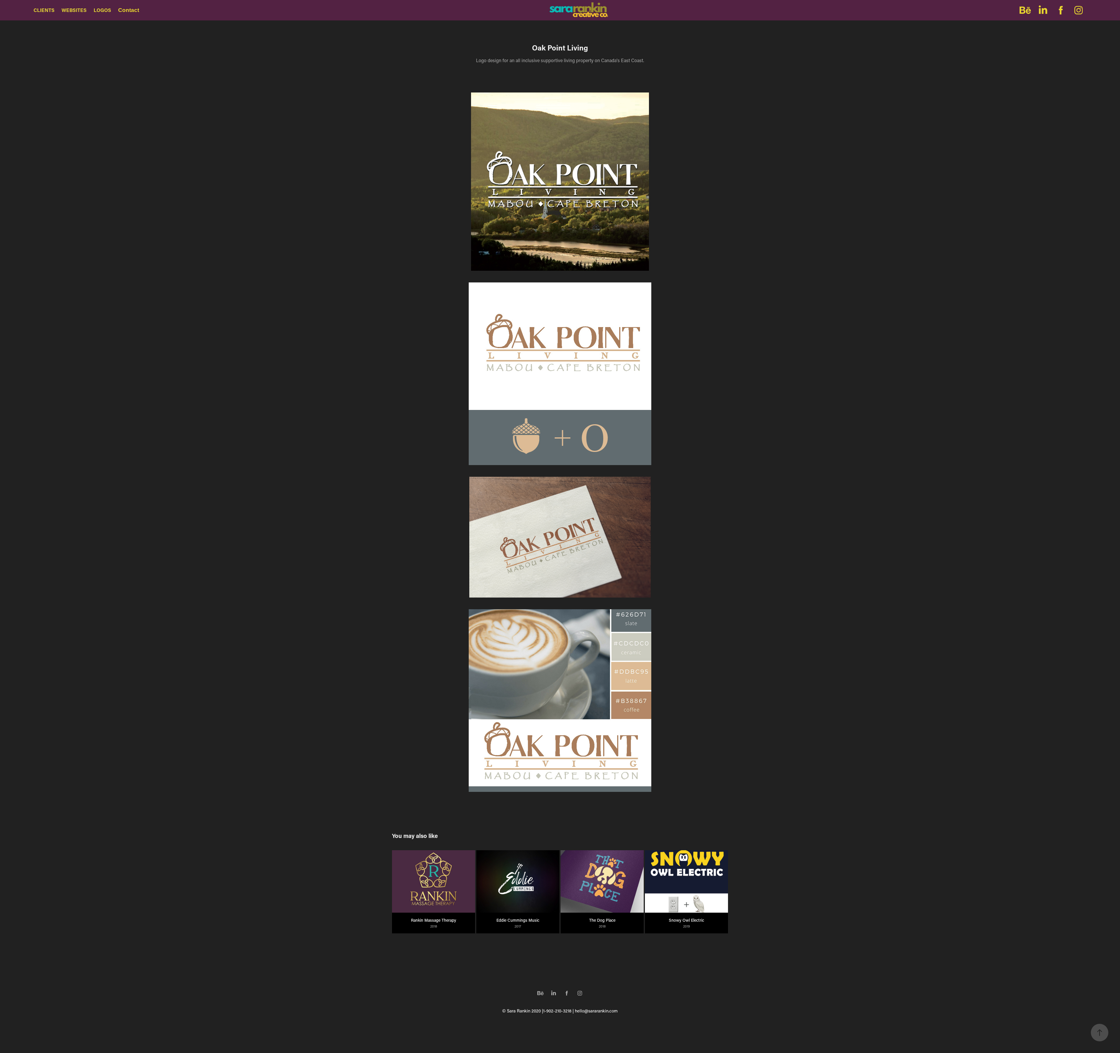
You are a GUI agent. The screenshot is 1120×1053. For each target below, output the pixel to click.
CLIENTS (44, 10)
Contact (128, 10)
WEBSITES (74, 10)
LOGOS (102, 10)
